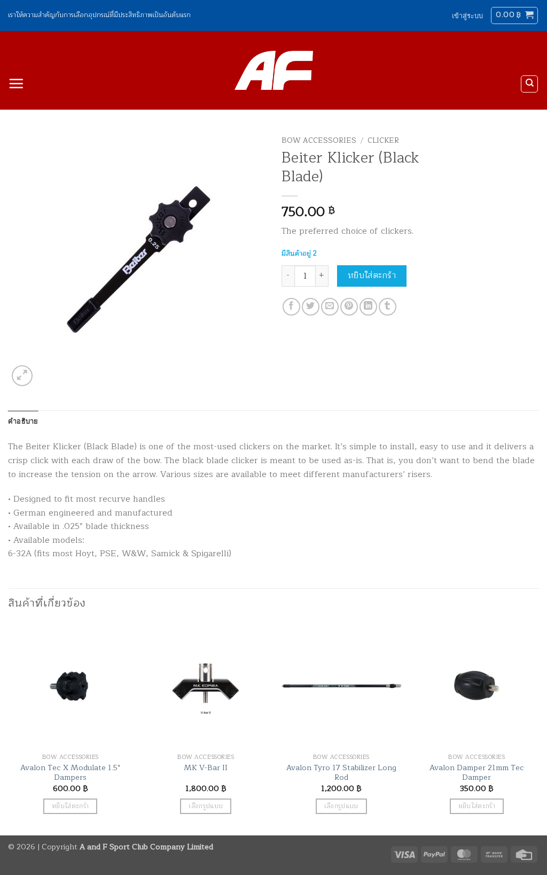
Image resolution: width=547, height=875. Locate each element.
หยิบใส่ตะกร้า (372, 275)
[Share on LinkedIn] (368, 307)
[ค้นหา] (529, 84)
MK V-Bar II (206, 768)
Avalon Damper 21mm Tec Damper (476, 772)
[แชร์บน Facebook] (291, 307)
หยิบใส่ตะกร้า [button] (70, 806)
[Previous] (9, 728)
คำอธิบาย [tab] (23, 421)
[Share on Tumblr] (387, 307)
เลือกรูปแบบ (206, 806)
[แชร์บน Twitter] (310, 307)
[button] (467, 15)
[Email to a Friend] (330, 307)
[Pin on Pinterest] (349, 307)
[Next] (538, 728)
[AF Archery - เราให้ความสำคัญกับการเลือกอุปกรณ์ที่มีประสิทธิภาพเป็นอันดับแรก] (274, 71)
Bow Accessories (319, 140)
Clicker (383, 140)
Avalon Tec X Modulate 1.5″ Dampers (70, 772)
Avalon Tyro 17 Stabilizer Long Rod (341, 772)
